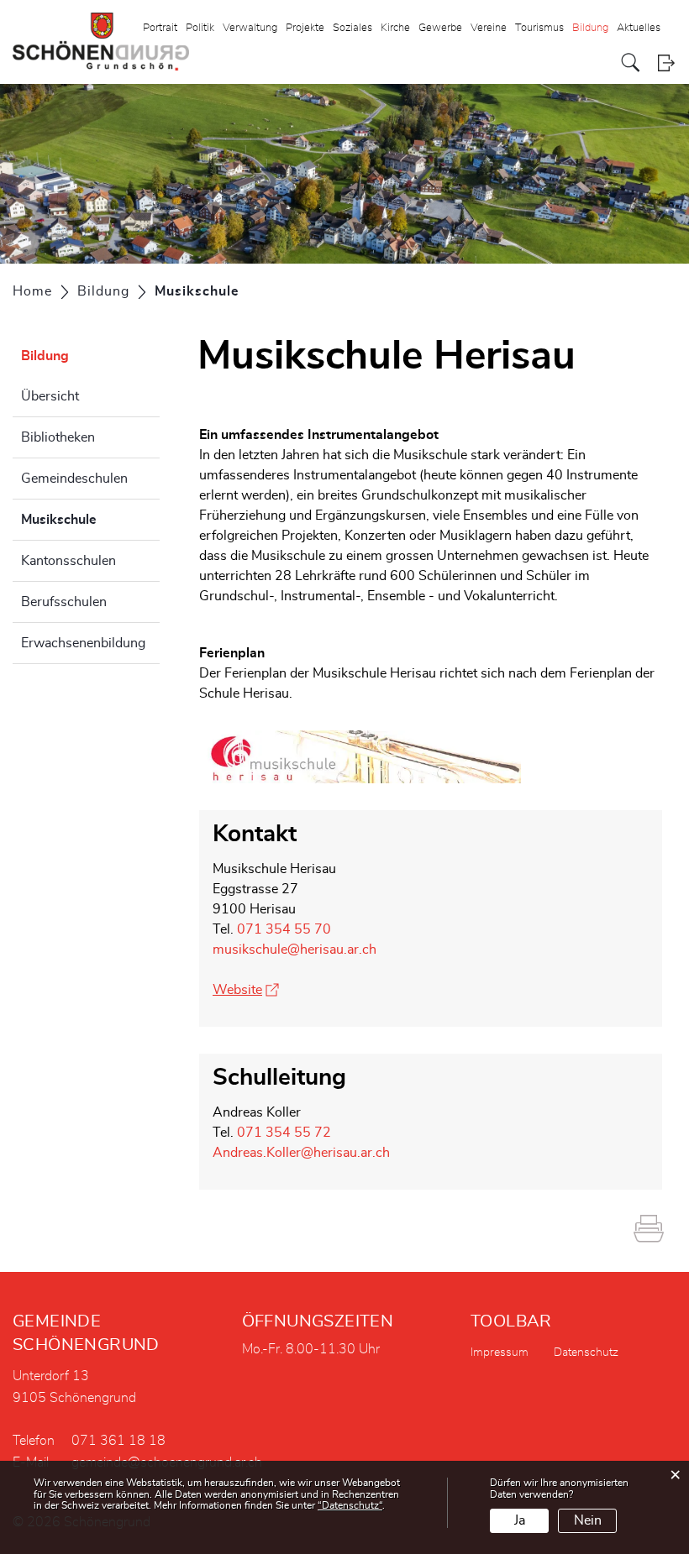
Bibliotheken (58, 437)
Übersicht (50, 396)
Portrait (160, 28)
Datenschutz (586, 1352)
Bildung (590, 28)
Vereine (489, 28)
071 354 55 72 (284, 1132)
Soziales (352, 28)
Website (246, 990)
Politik (200, 28)
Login (665, 62)
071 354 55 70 (284, 929)
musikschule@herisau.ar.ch (294, 949)
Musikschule (90, 519)
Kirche (395, 28)
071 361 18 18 (118, 1440)
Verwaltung (250, 28)
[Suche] (630, 62)
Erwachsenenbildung (83, 643)
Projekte (305, 28)
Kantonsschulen (68, 561)
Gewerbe (440, 28)
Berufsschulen (64, 602)
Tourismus (539, 28)
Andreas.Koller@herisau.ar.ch (301, 1152)
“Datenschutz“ (350, 1505)
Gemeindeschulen (74, 478)
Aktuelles (638, 28)
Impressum (500, 1352)
